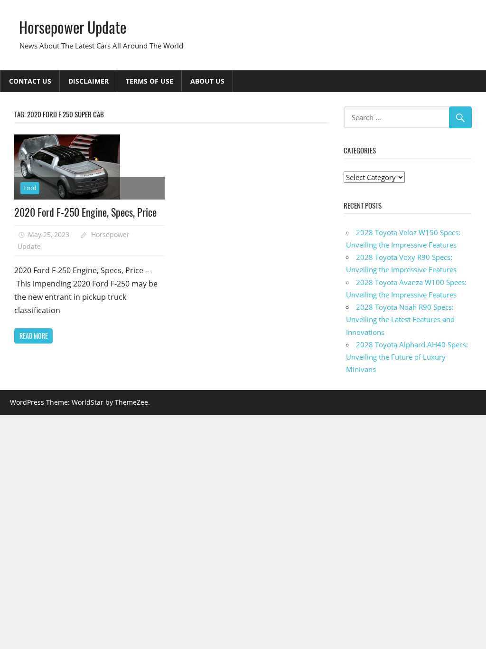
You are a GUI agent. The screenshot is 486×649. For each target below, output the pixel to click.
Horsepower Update (72, 27)
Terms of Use (149, 81)
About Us (207, 81)
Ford (30, 187)
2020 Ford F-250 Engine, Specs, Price (85, 212)
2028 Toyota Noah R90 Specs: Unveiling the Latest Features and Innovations (400, 319)
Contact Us (30, 81)
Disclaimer (88, 81)
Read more (33, 336)
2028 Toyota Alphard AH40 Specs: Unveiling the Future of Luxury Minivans (407, 357)
